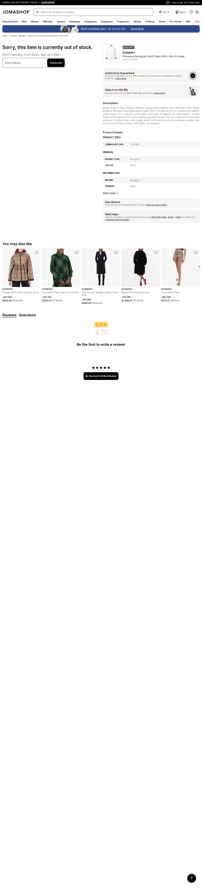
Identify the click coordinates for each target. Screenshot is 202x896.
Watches (47, 21)
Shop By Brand (10, 21)
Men (24, 21)
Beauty (137, 21)
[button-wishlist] (191, 12)
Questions (27, 315)
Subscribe (56, 62)
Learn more (120, 78)
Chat (178, 217)
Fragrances (123, 21)
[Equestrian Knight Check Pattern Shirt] (76, 252)
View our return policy (156, 205)
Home (4, 36)
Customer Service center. (117, 219)
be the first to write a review (101, 376)
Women (35, 21)
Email (170, 217)
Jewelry (61, 21)
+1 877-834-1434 (158, 217)
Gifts (188, 21)
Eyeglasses (107, 21)
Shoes (162, 21)
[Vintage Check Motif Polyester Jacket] (36, 252)
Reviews (9, 315)
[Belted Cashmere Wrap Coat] (156, 252)
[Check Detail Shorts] (195, 252)
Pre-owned (175, 21)
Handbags (75, 21)
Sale (197, 21)
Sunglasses (90, 21)
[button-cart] (197, 12)
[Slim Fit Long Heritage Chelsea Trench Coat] (116, 252)
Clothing (149, 21)
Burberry (22, 36)
